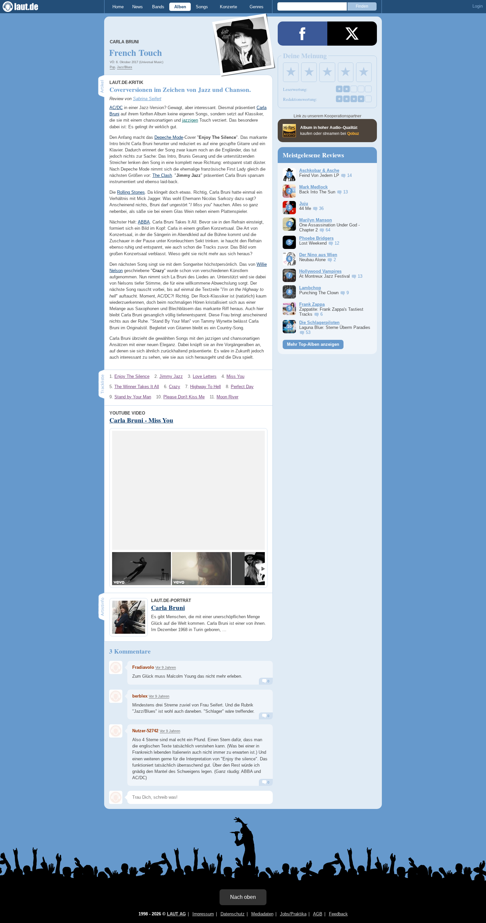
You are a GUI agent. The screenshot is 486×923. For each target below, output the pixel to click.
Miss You (235, 376)
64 (328, 229)
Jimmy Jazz (171, 376)
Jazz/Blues (124, 67)
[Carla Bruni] (244, 72)
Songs (202, 6)
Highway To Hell (205, 386)
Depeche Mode (168, 137)
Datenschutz (233, 913)
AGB (317, 913)
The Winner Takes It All (136, 386)
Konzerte (228, 6)
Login (477, 6)
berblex (139, 696)
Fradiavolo (143, 667)
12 (337, 243)
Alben (180, 6)
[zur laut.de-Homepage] (26, 6)
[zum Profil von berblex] (115, 696)
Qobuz (353, 133)
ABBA (144, 222)
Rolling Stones (131, 192)
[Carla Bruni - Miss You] (141, 568)
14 (349, 175)
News (137, 6)
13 (345, 191)
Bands (158, 6)
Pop (112, 67)
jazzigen (190, 120)
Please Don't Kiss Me (184, 396)
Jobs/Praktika (293, 913)
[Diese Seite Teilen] (302, 33)
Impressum (203, 913)
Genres (256, 6)
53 (308, 332)
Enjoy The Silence (131, 376)
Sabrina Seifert (147, 98)
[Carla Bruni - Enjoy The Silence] (201, 568)
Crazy (174, 386)
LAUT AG (176, 913)
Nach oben (243, 897)
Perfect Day (242, 386)
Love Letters (205, 376)
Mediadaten (262, 913)
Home (118, 6)
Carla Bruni (124, 41)
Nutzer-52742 (145, 730)
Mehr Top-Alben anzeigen (313, 344)
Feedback (338, 913)
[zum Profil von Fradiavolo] (115, 667)
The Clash (162, 175)
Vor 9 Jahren (165, 667)
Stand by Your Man (132, 396)
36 (321, 208)
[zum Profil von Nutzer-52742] (115, 731)
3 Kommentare (130, 651)
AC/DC (116, 107)
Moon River (227, 396)
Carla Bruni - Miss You (141, 420)
